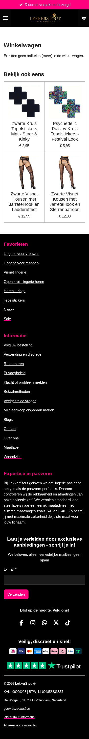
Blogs (8, 419)
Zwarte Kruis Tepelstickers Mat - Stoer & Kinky (24, 131)
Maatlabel (11, 447)
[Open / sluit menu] (5, 18)
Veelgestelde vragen (20, 401)
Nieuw (9, 309)
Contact (10, 429)
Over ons (11, 438)
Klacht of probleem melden (25, 382)
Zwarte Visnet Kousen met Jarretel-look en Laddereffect (24, 201)
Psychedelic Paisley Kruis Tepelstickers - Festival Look (65, 131)
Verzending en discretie (22, 354)
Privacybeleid (14, 373)
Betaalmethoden (17, 391)
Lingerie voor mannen (21, 263)
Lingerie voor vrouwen (21, 253)
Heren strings (14, 291)
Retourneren (14, 364)
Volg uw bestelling (18, 345)
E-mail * (10, 569)
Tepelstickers (14, 300)
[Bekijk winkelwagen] (83, 18)
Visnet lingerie (15, 272)
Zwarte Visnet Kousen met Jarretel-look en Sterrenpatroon (64, 201)
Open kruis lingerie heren (24, 281)
